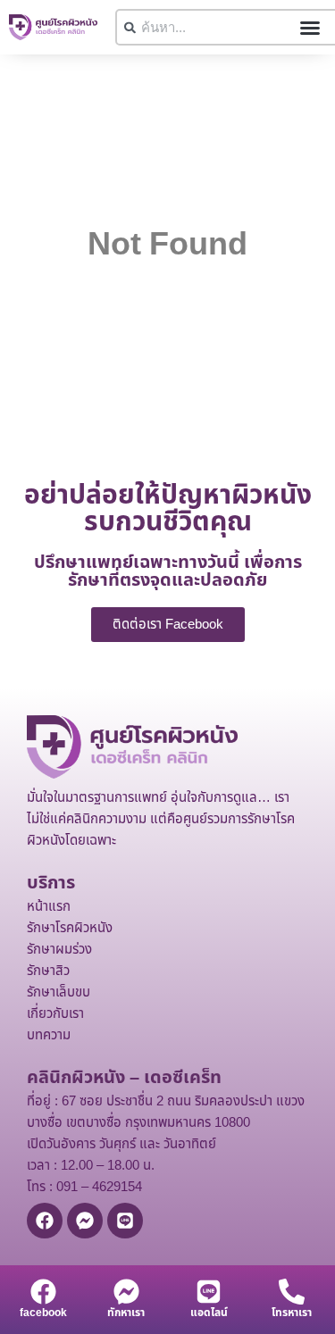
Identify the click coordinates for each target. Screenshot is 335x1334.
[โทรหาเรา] (292, 1292)
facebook (43, 1313)
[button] (310, 28)
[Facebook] (45, 1220)
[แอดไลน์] (209, 1292)
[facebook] (43, 1292)
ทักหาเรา (126, 1313)
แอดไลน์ (209, 1313)
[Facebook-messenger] (85, 1220)
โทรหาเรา (292, 1313)
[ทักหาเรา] (126, 1292)
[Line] (125, 1220)
